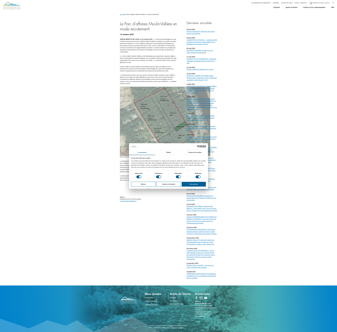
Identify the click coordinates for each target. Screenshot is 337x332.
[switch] (158, 176)
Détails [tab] (168, 152)
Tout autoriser (193, 184)
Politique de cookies (177, 327)
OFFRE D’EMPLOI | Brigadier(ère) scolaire (200, 69)
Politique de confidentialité (161, 327)
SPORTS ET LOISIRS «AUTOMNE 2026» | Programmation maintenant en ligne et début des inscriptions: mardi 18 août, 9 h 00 (202, 78)
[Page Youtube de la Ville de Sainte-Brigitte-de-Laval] (205, 298)
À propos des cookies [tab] (195, 152)
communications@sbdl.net (128, 201)
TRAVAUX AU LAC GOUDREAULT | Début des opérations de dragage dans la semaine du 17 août (201, 61)
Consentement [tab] (142, 152)
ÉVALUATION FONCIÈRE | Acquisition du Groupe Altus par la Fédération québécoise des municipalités (201, 198)
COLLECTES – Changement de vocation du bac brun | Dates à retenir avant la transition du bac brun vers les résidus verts (202, 139)
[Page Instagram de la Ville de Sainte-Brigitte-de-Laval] (201, 298)
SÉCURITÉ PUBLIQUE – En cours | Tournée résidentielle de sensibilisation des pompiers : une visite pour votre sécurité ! (201, 118)
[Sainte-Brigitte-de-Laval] (11, 5)
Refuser (143, 184)
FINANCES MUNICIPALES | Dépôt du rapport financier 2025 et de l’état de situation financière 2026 (201, 128)
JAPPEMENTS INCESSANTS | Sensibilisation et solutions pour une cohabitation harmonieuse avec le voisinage (201, 276)
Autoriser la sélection (168, 184)
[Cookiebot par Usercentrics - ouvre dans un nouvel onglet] (198, 146)
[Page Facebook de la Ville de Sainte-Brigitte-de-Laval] (196, 298)
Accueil (122, 14)
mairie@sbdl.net (200, 316)
